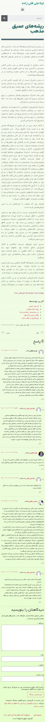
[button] (22, 9)
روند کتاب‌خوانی (33, 309)
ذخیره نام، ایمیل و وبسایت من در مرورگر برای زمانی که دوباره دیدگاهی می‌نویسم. (23, 688)
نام (42, 655)
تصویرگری (38, 714)
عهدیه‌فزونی (33, 452)
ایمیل (41, 665)
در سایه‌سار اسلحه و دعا (29, 312)
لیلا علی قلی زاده (33, 3)
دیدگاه (40, 623)
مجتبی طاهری (32, 501)
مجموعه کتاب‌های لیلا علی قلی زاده (17, 714)
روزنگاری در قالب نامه (30, 318)
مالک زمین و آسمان (31, 315)
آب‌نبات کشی (34, 306)
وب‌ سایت (40, 675)
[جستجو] (4, 18)
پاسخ (42, 399)
